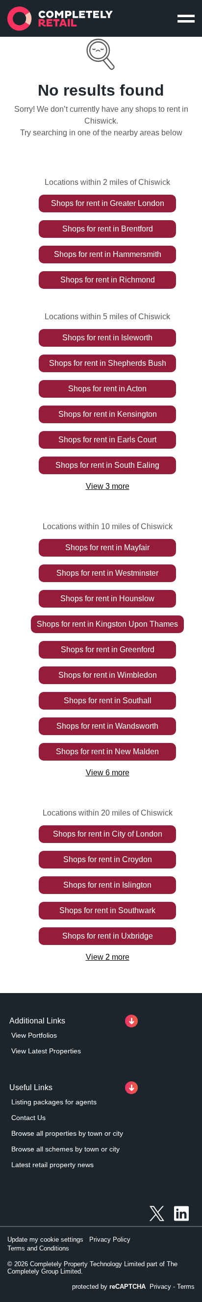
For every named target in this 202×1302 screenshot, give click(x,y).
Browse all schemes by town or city (65, 1149)
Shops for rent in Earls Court (107, 439)
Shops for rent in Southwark (107, 910)
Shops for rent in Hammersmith (107, 254)
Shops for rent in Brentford (107, 229)
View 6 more (107, 772)
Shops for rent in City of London (107, 834)
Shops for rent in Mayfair (107, 547)
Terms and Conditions (38, 1248)
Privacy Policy (109, 1239)
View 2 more (107, 957)
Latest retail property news (52, 1165)
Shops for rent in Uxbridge (107, 936)
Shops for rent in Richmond (107, 280)
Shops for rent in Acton (107, 388)
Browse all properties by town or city (67, 1133)
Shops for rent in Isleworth (107, 337)
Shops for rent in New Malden (107, 751)
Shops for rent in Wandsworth (107, 726)
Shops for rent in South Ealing (107, 465)
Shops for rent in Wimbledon (107, 675)
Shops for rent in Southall (108, 700)
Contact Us (28, 1118)
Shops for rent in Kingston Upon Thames (107, 624)
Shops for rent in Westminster (107, 573)
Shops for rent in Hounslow (107, 598)
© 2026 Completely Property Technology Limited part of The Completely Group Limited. (92, 1267)
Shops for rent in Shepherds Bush (107, 363)
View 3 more (107, 486)
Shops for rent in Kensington (107, 414)
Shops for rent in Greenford (107, 649)
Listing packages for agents (54, 1102)
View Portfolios (34, 1035)
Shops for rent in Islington (107, 885)
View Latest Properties (46, 1051)
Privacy (160, 1286)
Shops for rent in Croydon (107, 859)
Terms (186, 1286)
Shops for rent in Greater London (107, 203)
